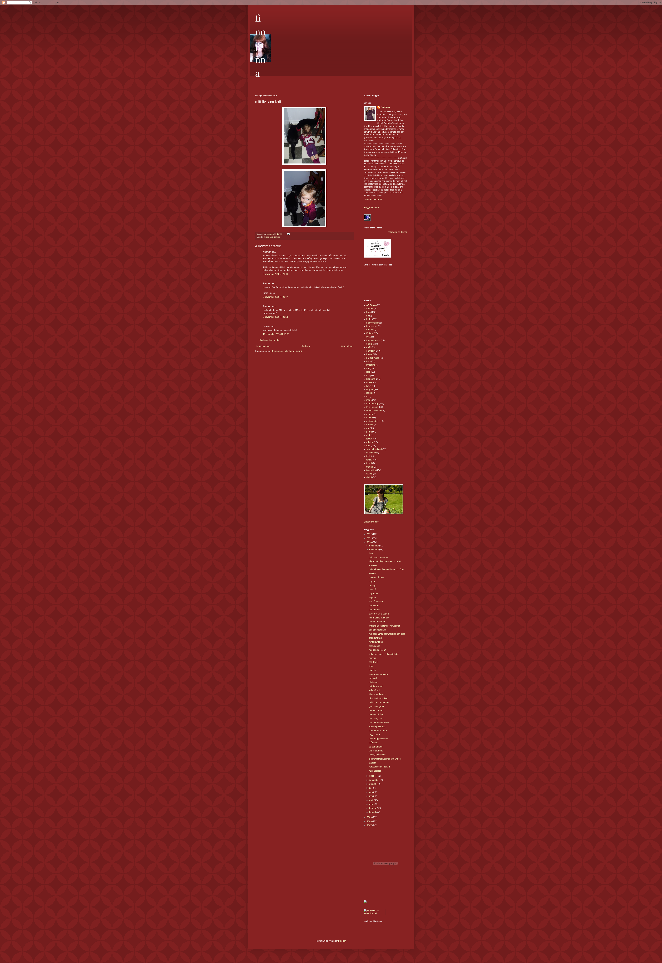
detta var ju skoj (376, 718)
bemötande (374, 609)
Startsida (306, 346)
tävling (369, 474)
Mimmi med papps (377, 694)
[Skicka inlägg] (288, 234)
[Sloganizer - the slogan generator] (373, 913)
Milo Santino (275, 237)
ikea (371, 553)
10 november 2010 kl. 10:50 (276, 334)
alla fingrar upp (376, 751)
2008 (369, 821)
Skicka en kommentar (269, 340)
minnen (369, 414)
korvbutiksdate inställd (379, 767)
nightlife (372, 670)
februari (373, 808)
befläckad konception (379, 702)
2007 (369, 825)
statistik (372, 763)
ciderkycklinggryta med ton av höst (385, 759)
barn (368, 312)
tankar (369, 460)
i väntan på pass (376, 577)
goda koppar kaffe (377, 630)
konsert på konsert (377, 726)
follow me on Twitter (397, 232)
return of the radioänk (379, 618)
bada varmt (374, 606)
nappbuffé (373, 593)
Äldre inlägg (347, 346)
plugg (369, 432)
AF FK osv (371, 305)
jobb (368, 372)
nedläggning (372, 421)
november (374, 550)
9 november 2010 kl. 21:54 (275, 317)
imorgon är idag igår (378, 674)
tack (368, 456)
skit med (373, 678)
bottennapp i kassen (378, 738)
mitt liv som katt (376, 686)
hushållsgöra (375, 771)
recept (369, 439)
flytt (367, 337)
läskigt (369, 393)
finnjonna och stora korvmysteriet (384, 626)
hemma (372, 658)
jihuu (371, 666)
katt (368, 375)
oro (367, 428)
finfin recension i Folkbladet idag (384, 654)
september (374, 780)
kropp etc (370, 379)
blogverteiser (372, 323)
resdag (372, 585)
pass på (372, 589)
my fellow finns (376, 642)
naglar (372, 581)
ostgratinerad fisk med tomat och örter (386, 569)
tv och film (371, 470)
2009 (369, 817)
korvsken (373, 565)
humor (369, 354)
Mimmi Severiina (374, 410)
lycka (368, 386)
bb (367, 316)
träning (369, 467)
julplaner (373, 597)
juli (371, 788)
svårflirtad (373, 742)
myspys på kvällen (377, 755)
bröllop (369, 330)
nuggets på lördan (377, 650)
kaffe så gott (374, 690)
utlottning (373, 682)
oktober (373, 776)
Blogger (341, 941)
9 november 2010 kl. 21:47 (275, 297)
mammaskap (372, 403)
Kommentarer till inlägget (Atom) (287, 351)
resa (368, 445)
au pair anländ (376, 747)
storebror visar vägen (379, 614)
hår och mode (372, 358)
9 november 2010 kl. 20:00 (275, 274)
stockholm (371, 453)
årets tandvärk (375, 638)
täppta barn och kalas (379, 722)
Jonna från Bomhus (378, 730)
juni (371, 792)
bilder (266, 237)
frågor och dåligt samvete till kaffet (385, 561)
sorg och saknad (374, 449)
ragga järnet (374, 734)
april (371, 800)
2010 (369, 542)
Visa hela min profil (373, 199)
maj (371, 796)
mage (369, 400)
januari (372, 812)
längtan (369, 389)
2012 (369, 534)
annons (369, 309)
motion (369, 417)
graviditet (370, 351)
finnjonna (260, 45)
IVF (367, 368)
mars (371, 804)
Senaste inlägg (263, 346)
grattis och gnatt (376, 706)
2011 (369, 538)
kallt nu (372, 573)
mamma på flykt (376, 714)
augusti (373, 784)
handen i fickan (376, 710)
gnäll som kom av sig (379, 557)
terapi (369, 463)
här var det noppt (377, 622)
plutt (368, 435)
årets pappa (374, 646)
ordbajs (369, 424)
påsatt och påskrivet (378, 698)
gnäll (368, 347)
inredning (370, 365)
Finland (369, 333)
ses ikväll (373, 662)
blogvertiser (371, 326)
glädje (369, 344)
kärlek (369, 382)
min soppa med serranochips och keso (387, 634)
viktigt (369, 477)
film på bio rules (376, 601)
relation (369, 442)
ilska (368, 361)
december (374, 546)
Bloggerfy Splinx (371, 207)
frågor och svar (373, 340)
